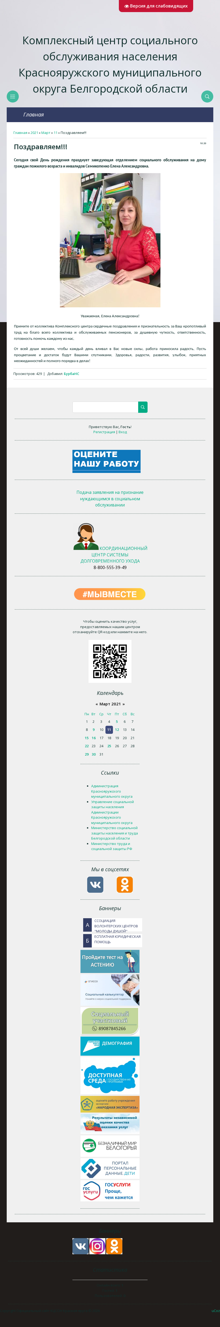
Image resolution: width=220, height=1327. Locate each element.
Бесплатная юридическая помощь (113, 939)
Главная (33, 114)
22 (87, 745)
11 (55, 132)
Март (45, 132)
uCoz (216, 1310)
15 (87, 737)
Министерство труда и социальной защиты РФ (111, 846)
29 (87, 754)
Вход (123, 431)
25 (109, 745)
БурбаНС (71, 373)
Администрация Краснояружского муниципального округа (112, 791)
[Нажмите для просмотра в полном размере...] (110, 306)
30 (94, 754)
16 (94, 737)
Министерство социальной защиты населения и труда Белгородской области (114, 833)
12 (117, 729)
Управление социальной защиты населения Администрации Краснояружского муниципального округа (112, 812)
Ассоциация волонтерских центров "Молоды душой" (112, 924)
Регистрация (104, 431)
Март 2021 (110, 703)
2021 (34, 132)
